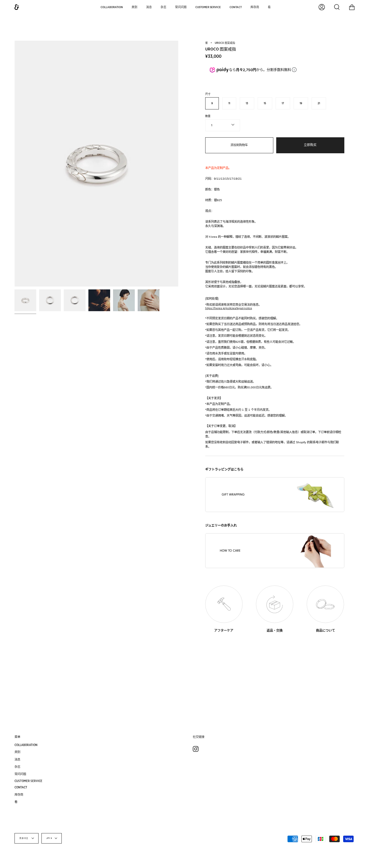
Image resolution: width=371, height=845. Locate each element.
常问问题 (20, 774)
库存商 (18, 794)
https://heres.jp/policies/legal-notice (228, 308)
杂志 (17, 766)
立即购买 (310, 145)
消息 (17, 759)
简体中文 (24, 838)
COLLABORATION (25, 745)
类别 (17, 752)
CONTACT (20, 787)
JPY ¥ (49, 838)
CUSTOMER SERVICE (28, 781)
